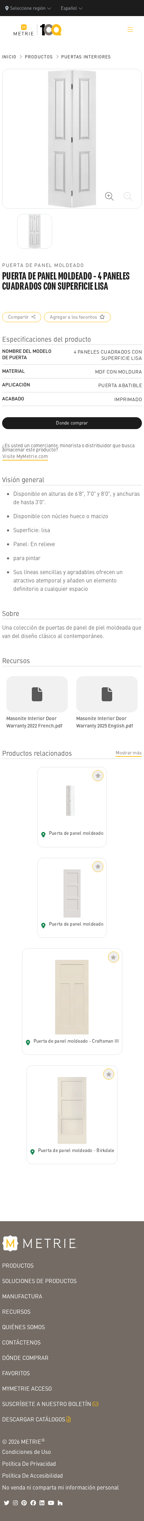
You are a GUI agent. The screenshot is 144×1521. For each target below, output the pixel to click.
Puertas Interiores (86, 56)
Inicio (9, 56)
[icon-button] (109, 196)
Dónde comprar (25, 1357)
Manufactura (22, 1296)
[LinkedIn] (41, 1503)
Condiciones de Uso (26, 1451)
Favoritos (16, 1373)
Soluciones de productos (39, 1280)
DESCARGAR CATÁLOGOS (33, 1419)
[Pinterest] (24, 1503)
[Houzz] (60, 1503)
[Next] (34, 231)
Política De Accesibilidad (32, 1475)
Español (69, 8)
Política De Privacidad (29, 1463)
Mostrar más (129, 752)
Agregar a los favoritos (73, 317)
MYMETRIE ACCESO (27, 1388)
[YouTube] (51, 1503)
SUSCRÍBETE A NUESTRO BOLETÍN (46, 1403)
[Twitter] (6, 1503)
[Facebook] (33, 1503)
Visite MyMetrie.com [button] (25, 456)
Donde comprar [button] (72, 423)
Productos (39, 56)
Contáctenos (21, 1342)
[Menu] (130, 29)
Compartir (18, 317)
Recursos (16, 1311)
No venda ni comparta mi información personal (60, 1487)
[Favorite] (97, 775)
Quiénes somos (23, 1327)
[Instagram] (15, 1503)
